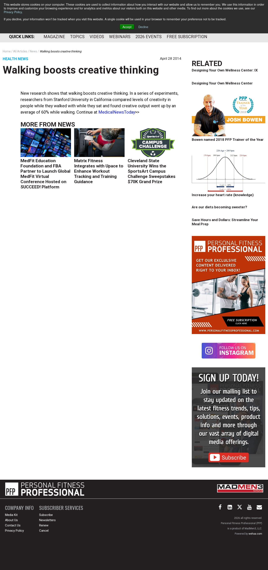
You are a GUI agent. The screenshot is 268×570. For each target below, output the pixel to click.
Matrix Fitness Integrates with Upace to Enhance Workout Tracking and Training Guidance (98, 171)
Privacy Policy (13, 12)
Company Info (19, 507)
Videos (97, 36)
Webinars (119, 36)
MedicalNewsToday (116, 112)
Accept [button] (126, 27)
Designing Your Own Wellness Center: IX (225, 70)
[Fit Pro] (44, 489)
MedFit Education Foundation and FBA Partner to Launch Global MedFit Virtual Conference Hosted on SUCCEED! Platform (45, 173)
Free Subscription (187, 36)
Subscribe (46, 515)
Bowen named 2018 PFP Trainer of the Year (228, 139)
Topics (77, 36)
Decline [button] (143, 27)
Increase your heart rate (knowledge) (223, 195)
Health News (15, 59)
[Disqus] (101, 257)
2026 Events (148, 36)
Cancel (44, 530)
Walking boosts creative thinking (81, 70)
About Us (11, 520)
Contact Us (13, 525)
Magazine (54, 36)
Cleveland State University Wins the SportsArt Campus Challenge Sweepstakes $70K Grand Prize (151, 171)
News (66, 124)
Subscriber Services (61, 507)
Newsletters (47, 520)
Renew (43, 525)
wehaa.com (255, 533)
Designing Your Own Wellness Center (222, 83)
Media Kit (11, 515)
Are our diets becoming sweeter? (219, 207)
